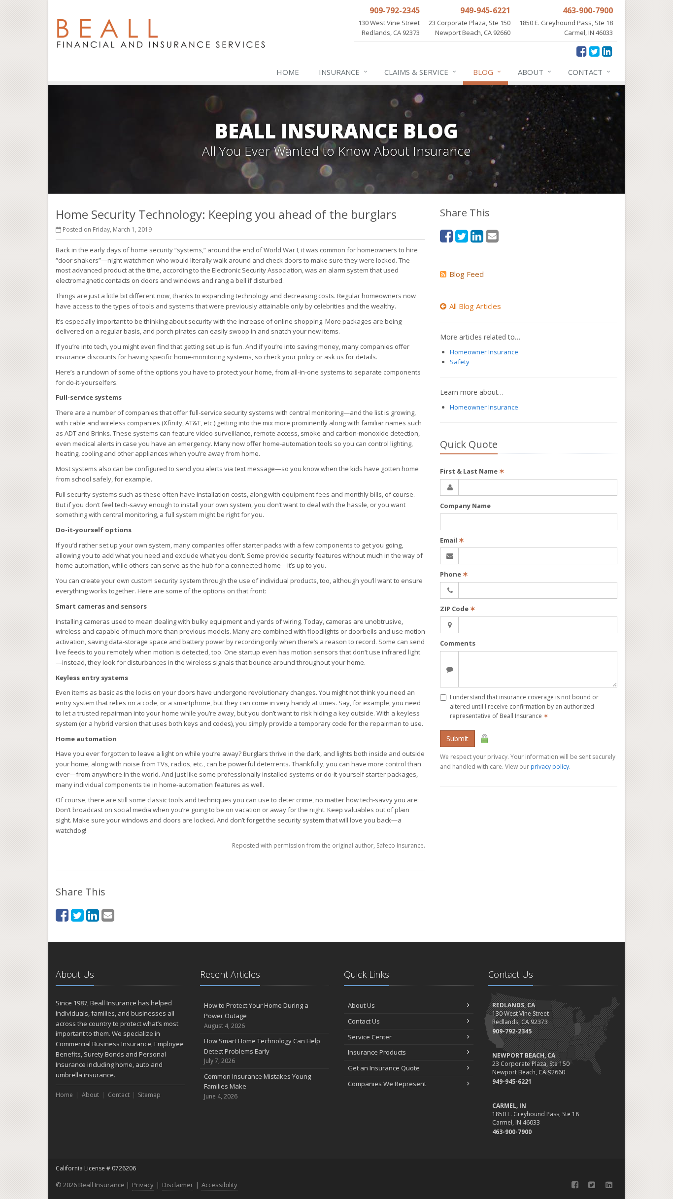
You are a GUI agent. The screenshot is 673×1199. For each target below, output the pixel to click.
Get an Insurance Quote (384, 1067)
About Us (361, 1005)
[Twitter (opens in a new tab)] (594, 51)
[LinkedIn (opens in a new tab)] (607, 51)
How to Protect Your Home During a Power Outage (256, 1015)
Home (287, 72)
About (534, 72)
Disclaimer (177, 1184)
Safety (460, 361)
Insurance (343, 72)
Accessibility (219, 1184)
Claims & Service (420, 72)
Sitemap (149, 1095)
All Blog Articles (475, 306)
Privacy (143, 1184)
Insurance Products (377, 1052)
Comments (457, 643)
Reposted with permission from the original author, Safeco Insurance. (328, 845)
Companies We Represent (387, 1083)
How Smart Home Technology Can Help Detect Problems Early (262, 1050)
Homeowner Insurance (484, 351)
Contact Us (364, 1021)
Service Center (370, 1036)
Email (452, 540)
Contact (589, 72)
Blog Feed (466, 274)
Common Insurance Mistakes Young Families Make (257, 1086)
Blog (487, 72)
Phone (454, 574)
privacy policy (550, 766)
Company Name (465, 505)
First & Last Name (472, 471)
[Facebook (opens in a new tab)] (581, 51)
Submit (457, 738)
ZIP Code (457, 608)
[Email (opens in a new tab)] (107, 915)
